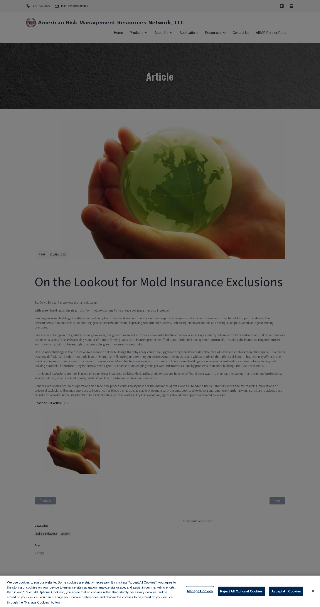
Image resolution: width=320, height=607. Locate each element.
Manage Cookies (200, 591)
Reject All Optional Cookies (241, 591)
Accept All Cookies (286, 591)
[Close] (313, 591)
